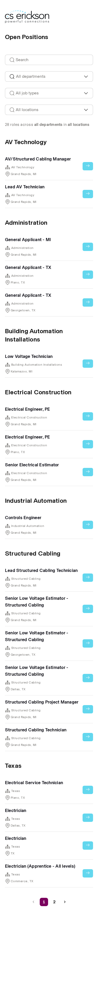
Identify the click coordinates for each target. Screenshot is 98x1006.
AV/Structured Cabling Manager (38, 159)
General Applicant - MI (28, 239)
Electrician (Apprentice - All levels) (40, 866)
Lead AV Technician (25, 186)
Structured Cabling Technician (35, 729)
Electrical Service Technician (34, 782)
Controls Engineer (23, 517)
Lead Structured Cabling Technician (41, 570)
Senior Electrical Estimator (32, 464)
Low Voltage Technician (29, 356)
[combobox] (49, 76)
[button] (65, 902)
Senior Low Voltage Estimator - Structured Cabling (36, 601)
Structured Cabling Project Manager (42, 702)
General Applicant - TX (28, 267)
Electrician (15, 810)
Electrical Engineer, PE (27, 409)
